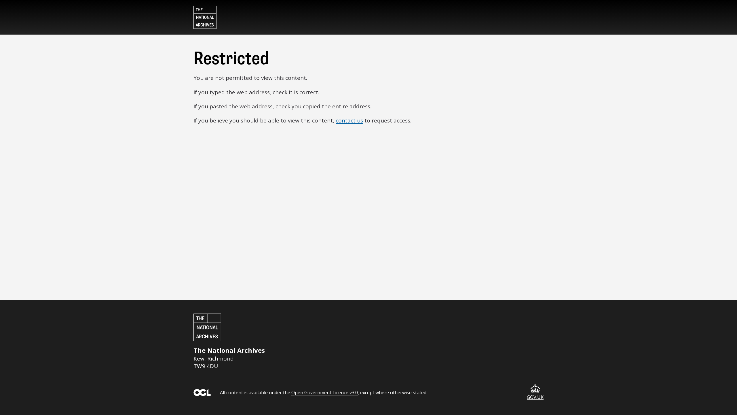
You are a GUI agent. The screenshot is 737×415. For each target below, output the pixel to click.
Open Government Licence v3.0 (324, 392)
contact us (349, 120)
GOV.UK (535, 397)
